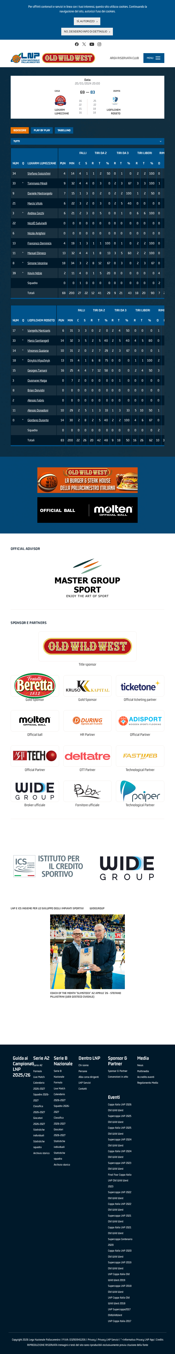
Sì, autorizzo (86, 21)
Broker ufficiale (34, 805)
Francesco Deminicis (39, 243)
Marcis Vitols (35, 203)
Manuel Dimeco (37, 253)
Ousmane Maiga (37, 380)
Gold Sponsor (35, 700)
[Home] (53, 58)
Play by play (42, 130)
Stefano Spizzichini (39, 173)
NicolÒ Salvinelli (37, 223)
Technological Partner (140, 770)
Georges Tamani (37, 370)
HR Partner (87, 735)
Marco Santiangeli (38, 340)
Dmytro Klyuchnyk (39, 360)
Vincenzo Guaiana (38, 350)
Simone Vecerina (38, 263)
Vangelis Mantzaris (39, 330)
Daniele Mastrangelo (40, 193)
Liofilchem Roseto (113, 111)
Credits (159, 1339)
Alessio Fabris (36, 400)
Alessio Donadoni (38, 410)
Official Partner (140, 735)
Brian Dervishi (36, 390)
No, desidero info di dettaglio (85, 31)
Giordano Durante (38, 420)
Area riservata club (124, 58)
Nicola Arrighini (36, 233)
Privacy (92, 1339)
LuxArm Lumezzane (62, 111)
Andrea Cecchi (36, 213)
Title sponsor (87, 664)
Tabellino (64, 130)
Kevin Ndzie (35, 273)
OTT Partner (87, 770)
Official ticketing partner (140, 700)
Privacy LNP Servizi (108, 1339)
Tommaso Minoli (37, 183)
